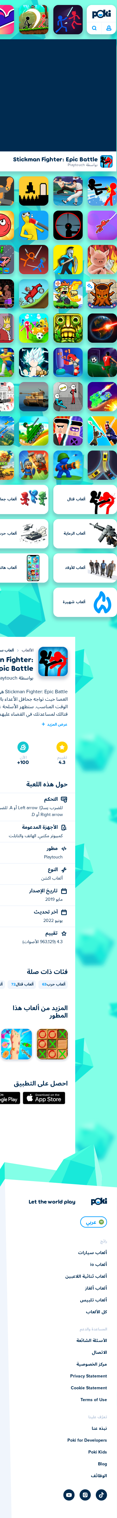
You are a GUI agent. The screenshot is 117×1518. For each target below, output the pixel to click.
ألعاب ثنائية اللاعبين (86, 1276)
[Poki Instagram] (85, 1495)
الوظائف (99, 1476)
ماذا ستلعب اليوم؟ (94, 28)
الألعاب (27, 650)
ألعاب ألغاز (96, 1288)
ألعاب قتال (22, 984)
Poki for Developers (87, 1440)
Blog (102, 1464)
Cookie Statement (89, 1388)
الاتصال (99, 1352)
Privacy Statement (88, 1376)
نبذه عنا (99, 1428)
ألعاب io (98, 1265)
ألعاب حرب (53, 984)
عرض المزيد (57, 724)
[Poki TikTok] (101, 1495)
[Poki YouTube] (69, 1495)
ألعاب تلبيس (93, 1300)
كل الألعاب (96, 1312)
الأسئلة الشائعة (91, 1341)
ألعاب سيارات (92, 1253)
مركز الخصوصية (91, 1364)
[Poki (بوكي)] (101, 14)
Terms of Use (93, 1400)
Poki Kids (97, 1452)
